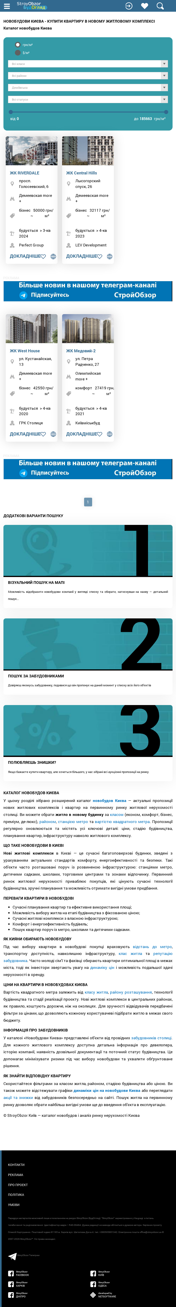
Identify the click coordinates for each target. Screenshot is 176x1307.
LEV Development (91, 245)
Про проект (18, 1185)
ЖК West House (25, 350)
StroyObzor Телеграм (28, 1255)
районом (47, 821)
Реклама (15, 1175)
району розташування (131, 992)
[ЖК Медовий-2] (88, 328)
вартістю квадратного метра (122, 821)
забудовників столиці (151, 1037)
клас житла (130, 953)
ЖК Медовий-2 (81, 350)
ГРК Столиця (31, 422)
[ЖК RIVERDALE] (32, 150)
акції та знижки (18, 1097)
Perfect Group (31, 245)
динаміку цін (102, 967)
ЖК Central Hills (81, 173)
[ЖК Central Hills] (88, 150)
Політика (16, 1194)
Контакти (16, 1165)
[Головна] (32, 6)
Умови (13, 1205)
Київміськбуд (87, 422)
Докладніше (25, 256)
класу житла (96, 992)
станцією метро (73, 821)
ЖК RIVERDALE (24, 173)
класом (117, 814)
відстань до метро (152, 946)
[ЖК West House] (32, 328)
